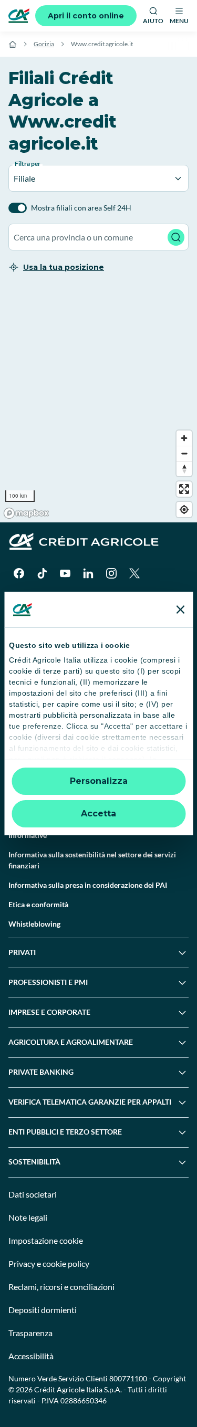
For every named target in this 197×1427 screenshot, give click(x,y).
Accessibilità (31, 1356)
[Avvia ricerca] (176, 237)
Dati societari (32, 1194)
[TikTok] (42, 573)
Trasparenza (30, 1333)
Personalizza (99, 781)
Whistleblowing (34, 923)
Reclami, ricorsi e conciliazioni (61, 1287)
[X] (134, 573)
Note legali (27, 1217)
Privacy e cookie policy (48, 1263)
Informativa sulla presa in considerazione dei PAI (87, 884)
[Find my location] (184, 509)
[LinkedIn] (88, 573)
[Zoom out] (184, 453)
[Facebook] (18, 573)
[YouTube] (65, 573)
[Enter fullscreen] (184, 489)
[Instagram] (111, 573)
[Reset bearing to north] (184, 468)
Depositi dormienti (42, 1310)
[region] (98, 404)
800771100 (128, 1378)
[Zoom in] (184, 438)
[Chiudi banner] (180, 609)
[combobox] (98, 237)
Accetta (98, 814)
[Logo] (18, 15)
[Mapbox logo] (26, 513)
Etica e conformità (38, 904)
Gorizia (44, 44)
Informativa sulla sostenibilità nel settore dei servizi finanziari (92, 860)
